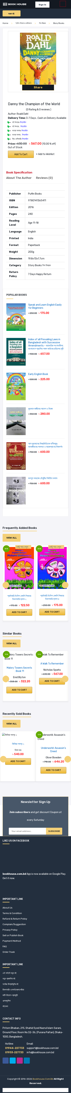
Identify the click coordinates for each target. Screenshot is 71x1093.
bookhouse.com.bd (43, 1079)
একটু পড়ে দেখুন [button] (22, 546)
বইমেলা (5, 1006)
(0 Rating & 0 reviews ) (38, 109)
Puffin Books (35, 193)
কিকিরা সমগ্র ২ (18, 743)
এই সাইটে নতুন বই (10, 973)
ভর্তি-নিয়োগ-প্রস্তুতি (10, 995)
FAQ (5, 946)
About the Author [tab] (19, 178)
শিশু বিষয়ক (42, 23)
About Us (7, 907)
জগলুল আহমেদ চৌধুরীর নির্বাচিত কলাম (42, 478)
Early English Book (38, 374)
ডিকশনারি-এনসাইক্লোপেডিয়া (13, 989)
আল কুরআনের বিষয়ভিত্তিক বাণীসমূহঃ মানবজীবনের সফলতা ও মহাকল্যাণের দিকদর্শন (45, 445)
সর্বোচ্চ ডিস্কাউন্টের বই (10, 984)
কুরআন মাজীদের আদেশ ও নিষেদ (40, 408)
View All (11, 537)
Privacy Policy (10, 930)
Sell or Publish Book (13, 935)
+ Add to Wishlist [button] (45, 154)
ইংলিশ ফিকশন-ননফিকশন (24, 23)
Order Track (9, 952)
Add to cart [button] (19, 612)
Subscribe (54, 831)
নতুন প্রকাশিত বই (9, 978)
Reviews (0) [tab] (44, 178)
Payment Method (12, 941)
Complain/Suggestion (14, 924)
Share (38, 87)
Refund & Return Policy (15, 918)
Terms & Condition (12, 913)
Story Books (58, 23)
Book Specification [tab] (19, 172)
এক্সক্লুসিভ (7, 1000)
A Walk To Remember (52, 663)
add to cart (20, 154)
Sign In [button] (42, 4)
